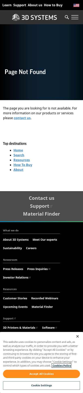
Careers (31, 248)
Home (18, 150)
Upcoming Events (15, 307)
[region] (41, 362)
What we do (11, 230)
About (18, 169)
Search (18, 155)
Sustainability (12, 248)
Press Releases (13, 269)
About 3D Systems (16, 240)
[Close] (77, 336)
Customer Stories (15, 298)
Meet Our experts (45, 240)
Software (48, 327)
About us (35, 5)
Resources (21, 160)
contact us (22, 118)
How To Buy (22, 165)
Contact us (41, 198)
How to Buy (53, 5)
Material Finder (41, 213)
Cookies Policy (61, 365)
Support (19, 5)
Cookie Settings (41, 385)
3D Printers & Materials (19, 327)
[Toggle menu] (75, 17)
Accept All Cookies (41, 374)
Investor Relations (15, 277)
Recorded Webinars (44, 298)
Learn (7, 5)
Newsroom (10, 260)
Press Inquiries (37, 269)
